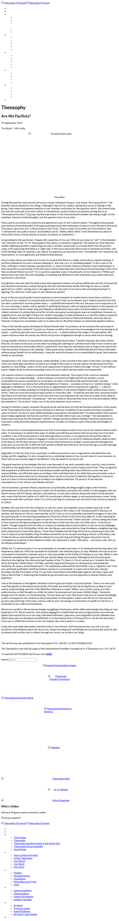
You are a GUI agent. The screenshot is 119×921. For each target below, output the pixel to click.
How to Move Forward (26, 37)
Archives (12, 84)
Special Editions (22, 93)
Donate (11, 99)
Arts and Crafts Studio (25, 96)
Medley (18, 55)
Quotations (20, 61)
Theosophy (20, 19)
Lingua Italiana (21, 76)
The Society (20, 16)
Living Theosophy (23, 40)
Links (16, 67)
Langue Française (23, 81)
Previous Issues (22, 90)
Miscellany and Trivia (25, 64)
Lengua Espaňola (22, 72)
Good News (20, 31)
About (10, 11)
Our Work (19, 46)
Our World (19, 43)
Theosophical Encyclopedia (28, 28)
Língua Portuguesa (23, 78)
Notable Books (22, 58)
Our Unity (19, 49)
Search (4, 659)
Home (10, 8)
